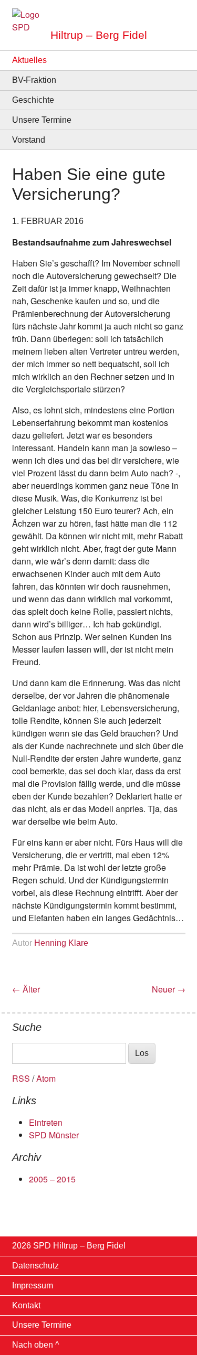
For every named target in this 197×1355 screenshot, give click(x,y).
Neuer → (168, 989)
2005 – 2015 (52, 1179)
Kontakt (26, 1305)
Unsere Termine (41, 119)
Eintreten (46, 1122)
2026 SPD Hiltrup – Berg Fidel (69, 1245)
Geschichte (33, 99)
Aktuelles (29, 60)
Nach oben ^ (35, 1344)
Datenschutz (35, 1265)
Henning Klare (61, 942)
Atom (46, 1078)
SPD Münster (54, 1135)
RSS (21, 1078)
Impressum (32, 1285)
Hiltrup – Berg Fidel (98, 35)
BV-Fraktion (34, 80)
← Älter (26, 989)
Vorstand (28, 139)
